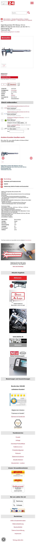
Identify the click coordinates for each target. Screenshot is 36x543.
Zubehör (6, 184)
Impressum (18, 533)
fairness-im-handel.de (18, 416)
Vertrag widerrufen (18, 540)
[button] (3, 539)
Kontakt (18, 437)
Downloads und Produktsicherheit (12, 181)
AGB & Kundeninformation (18, 520)
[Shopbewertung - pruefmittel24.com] (18, 405)
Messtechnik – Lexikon (18, 463)
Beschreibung (7, 179)
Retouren (18, 453)
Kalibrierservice (18, 447)
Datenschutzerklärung (18, 530)
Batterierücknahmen (18, 456)
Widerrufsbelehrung (18, 524)
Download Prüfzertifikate (18, 443)
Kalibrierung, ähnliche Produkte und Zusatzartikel (16, 186)
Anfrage (18, 440)
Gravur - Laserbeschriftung (18, 125)
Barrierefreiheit (18, 527)
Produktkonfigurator (18, 450)
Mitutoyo (13, 95)
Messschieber (6, 19)
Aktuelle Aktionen (18, 460)
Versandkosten (28, 240)
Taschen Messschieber (17, 19)
